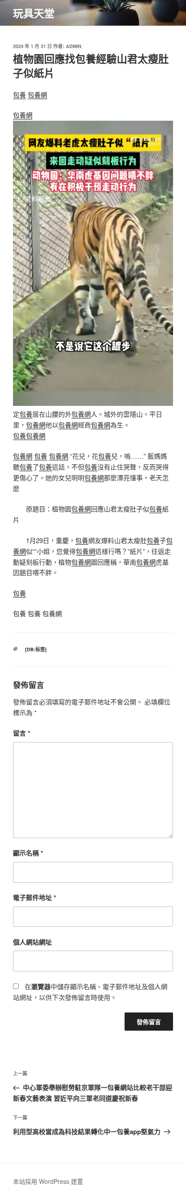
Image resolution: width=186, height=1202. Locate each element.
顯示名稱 (28, 853)
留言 (21, 733)
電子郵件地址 (34, 897)
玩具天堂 (34, 13)
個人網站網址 (32, 942)
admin (73, 46)
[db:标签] (36, 649)
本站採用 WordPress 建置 (48, 1181)
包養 (19, 94)
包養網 (37, 94)
